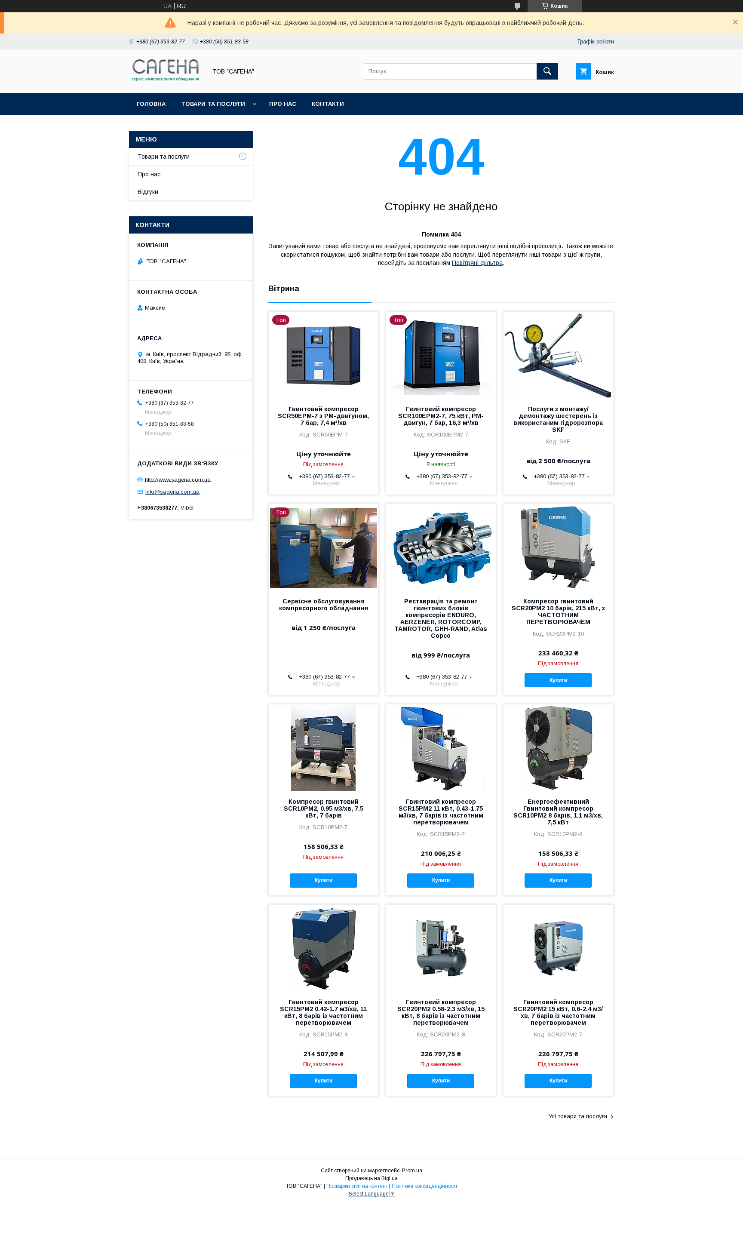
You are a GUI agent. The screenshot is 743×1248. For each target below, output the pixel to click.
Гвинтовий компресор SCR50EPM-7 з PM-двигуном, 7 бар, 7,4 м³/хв (323, 416)
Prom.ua (412, 1171)
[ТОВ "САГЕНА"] (165, 81)
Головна (151, 104)
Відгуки (148, 191)
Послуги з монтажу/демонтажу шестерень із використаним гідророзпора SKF (558, 419)
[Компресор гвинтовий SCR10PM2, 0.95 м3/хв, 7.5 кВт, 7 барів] (323, 747)
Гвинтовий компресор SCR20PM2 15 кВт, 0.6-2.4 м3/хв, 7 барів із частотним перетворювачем (558, 1012)
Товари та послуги (213, 104)
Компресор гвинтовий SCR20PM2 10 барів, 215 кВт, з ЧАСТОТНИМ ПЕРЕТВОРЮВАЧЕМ (558, 611)
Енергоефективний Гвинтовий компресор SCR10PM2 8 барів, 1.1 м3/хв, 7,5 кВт (558, 812)
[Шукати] (547, 71)
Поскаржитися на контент (357, 1186)
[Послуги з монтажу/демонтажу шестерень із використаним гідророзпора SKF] (558, 355)
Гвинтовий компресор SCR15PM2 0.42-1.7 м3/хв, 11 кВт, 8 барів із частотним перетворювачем (323, 1012)
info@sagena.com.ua (172, 492)
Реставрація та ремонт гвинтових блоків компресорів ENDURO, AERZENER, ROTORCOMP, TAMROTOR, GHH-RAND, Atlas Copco (440, 618)
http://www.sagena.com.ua (178, 479)
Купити (558, 680)
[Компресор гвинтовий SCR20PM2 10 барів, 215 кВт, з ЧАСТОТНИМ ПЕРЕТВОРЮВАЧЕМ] (558, 547)
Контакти (328, 104)
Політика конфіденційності (424, 1186)
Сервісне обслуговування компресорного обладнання (323, 605)
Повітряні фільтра (477, 262)
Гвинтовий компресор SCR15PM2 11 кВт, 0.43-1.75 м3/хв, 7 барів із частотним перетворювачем (441, 812)
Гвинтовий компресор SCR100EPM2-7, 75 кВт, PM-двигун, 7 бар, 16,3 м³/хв (441, 416)
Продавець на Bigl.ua (371, 1178)
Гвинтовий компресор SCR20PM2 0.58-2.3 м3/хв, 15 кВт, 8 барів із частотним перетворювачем (441, 1012)
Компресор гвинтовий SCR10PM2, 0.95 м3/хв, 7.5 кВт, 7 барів (323, 808)
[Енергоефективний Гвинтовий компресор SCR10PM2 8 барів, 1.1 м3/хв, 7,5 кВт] (558, 747)
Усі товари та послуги (578, 1116)
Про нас (282, 104)
